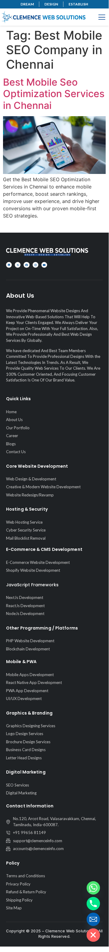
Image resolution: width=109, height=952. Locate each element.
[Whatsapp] (93, 888)
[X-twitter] (18, 265)
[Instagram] (35, 265)
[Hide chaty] (93, 935)
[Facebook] (26, 265)
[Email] (93, 919)
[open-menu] (102, 18)
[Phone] (93, 903)
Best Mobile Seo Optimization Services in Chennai (53, 93)
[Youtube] (44, 265)
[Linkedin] (9, 265)
